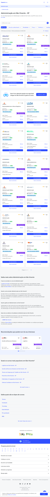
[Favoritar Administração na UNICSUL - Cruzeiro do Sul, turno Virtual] (22, 131)
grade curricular (5, 283)
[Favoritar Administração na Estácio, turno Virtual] (47, 63)
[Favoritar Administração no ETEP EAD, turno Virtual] (47, 243)
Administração (4, 6)
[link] (5, 36)
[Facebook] (20, 484)
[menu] (47, 2)
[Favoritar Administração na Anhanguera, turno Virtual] (47, 36)
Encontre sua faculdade (6, 462)
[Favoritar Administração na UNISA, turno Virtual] (47, 103)
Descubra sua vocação (6, 455)
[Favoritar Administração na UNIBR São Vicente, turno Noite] (47, 215)
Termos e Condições (6, 479)
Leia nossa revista (5, 466)
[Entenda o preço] (34, 68)
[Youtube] (30, 484)
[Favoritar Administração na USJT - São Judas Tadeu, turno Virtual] (22, 36)
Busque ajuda (4, 473)
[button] (25, 22)
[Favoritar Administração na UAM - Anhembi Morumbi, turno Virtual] (22, 63)
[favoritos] (44, 2)
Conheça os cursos (5, 459)
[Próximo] (31, 270)
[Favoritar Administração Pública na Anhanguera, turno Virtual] (22, 187)
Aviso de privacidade (16, 479)
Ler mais (3, 17)
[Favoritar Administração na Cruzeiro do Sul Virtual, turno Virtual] (47, 187)
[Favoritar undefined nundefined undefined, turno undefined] (19, 338)
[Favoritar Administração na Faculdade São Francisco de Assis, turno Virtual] (22, 215)
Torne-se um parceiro (43, 479)
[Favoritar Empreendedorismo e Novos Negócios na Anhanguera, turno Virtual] (22, 103)
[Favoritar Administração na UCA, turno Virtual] (22, 243)
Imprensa (35, 479)
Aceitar (43, 494)
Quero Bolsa (8, 286)
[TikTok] (25, 484)
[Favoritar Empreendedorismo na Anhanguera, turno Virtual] (47, 159)
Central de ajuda (26, 442)
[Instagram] (23, 484)
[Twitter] (27, 484)
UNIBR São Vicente (6, 319)
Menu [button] (47, 6)
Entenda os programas (6, 469)
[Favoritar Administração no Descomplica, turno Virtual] (47, 131)
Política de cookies (27, 479)
